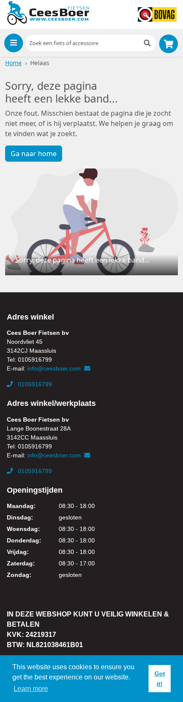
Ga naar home (34, 153)
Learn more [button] (31, 688)
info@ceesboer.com (55, 368)
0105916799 (34, 384)
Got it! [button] (159, 678)
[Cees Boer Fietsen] (48, 13)
